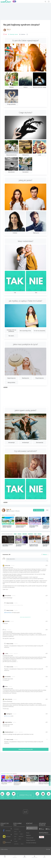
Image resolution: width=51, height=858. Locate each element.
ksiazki (19, 838)
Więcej (44, 857)
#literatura (25, 533)
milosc (15, 831)
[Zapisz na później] (27, 34)
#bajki (15, 533)
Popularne (15, 857)
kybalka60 (7, 621)
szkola (22, 843)
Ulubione (23, 34)
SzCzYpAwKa (8, 676)
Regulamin (28, 835)
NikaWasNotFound (9, 732)
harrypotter (21, 836)
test (19, 831)
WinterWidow (8, 595)
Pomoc (27, 832)
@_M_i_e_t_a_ (7, 716)
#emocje (19, 533)
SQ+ (14, 1)
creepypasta (16, 843)
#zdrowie (39, 533)
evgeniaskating (8, 722)
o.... (6, 629)
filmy (15, 838)
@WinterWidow (7, 612)
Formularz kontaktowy (31, 842)
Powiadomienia (34, 857)
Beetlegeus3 (9, 713)
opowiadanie (16, 829)
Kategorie (24, 857)
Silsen (6, 686)
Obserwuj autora (39, 510)
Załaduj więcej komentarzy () (26, 749)
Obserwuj (14, 34)
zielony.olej (7, 565)
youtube (15, 841)
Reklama (31, 828)
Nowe (5, 857)
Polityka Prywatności (30, 840)
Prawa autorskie (29, 837)
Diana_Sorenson (8, 699)
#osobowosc (30, 533)
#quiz (35, 533)
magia (15, 836)
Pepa (8, 29)
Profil (47, 510)
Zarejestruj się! (25, 795)
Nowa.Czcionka (9, 603)
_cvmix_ (6, 653)
